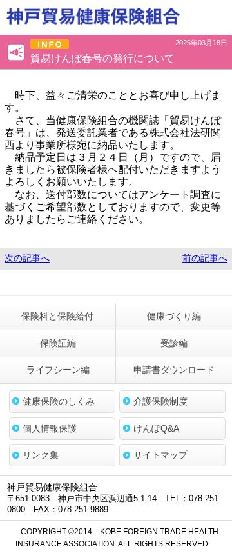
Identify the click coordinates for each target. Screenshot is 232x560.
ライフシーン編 (58, 370)
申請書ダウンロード (174, 370)
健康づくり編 (174, 316)
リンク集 (41, 455)
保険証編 (58, 343)
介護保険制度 (160, 401)
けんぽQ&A (156, 428)
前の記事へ (204, 258)
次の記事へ (27, 258)
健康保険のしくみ (59, 401)
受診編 (174, 343)
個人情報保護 (50, 428)
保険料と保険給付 (57, 316)
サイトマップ (160, 455)
